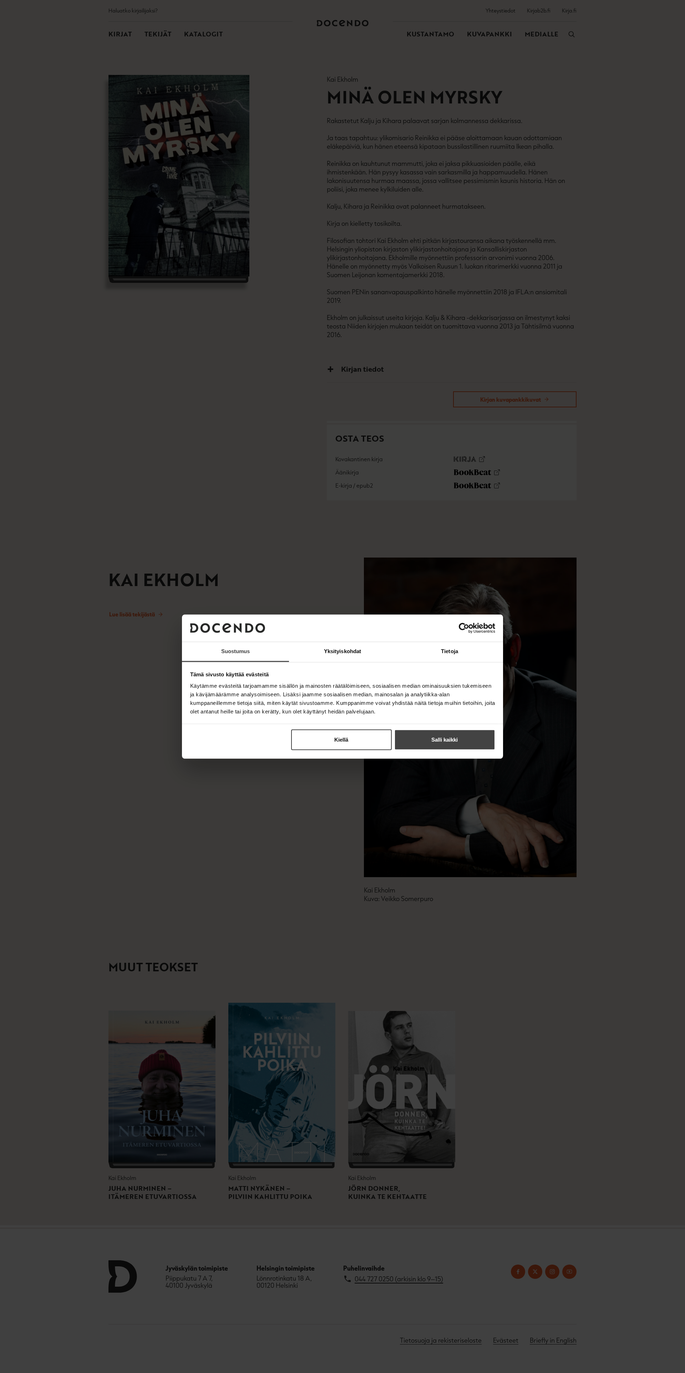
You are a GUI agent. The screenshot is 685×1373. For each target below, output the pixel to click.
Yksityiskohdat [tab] (342, 651)
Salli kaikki (444, 740)
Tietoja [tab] (449, 651)
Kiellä (341, 740)
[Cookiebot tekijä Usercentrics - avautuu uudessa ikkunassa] (464, 628)
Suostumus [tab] (235, 651)
